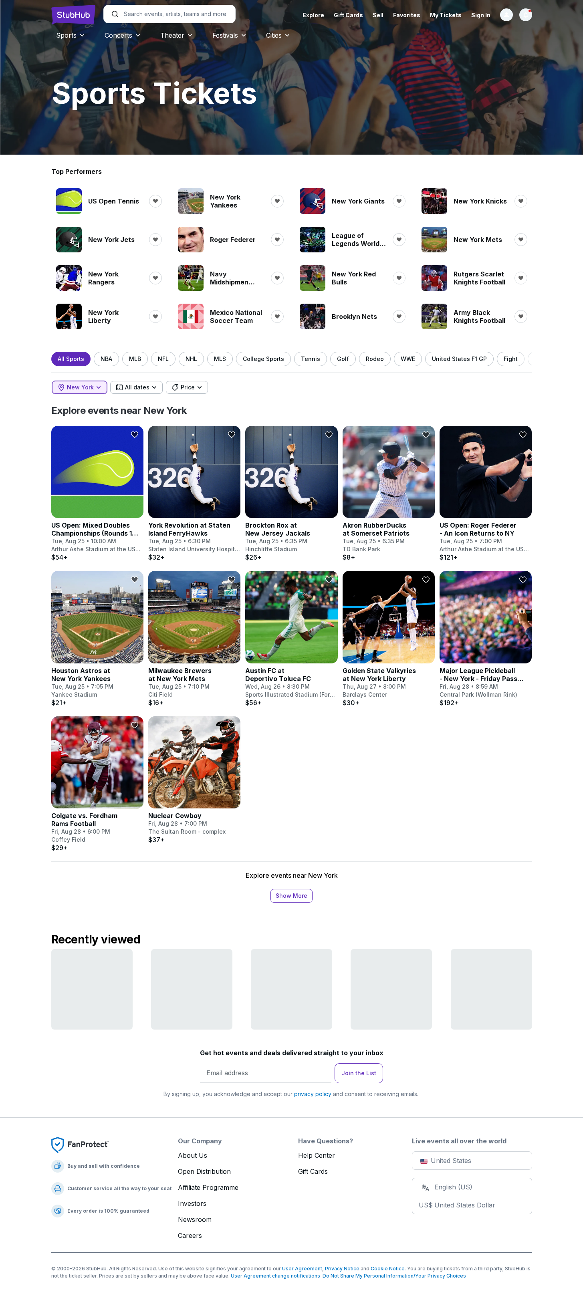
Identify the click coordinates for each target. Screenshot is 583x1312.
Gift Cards (348, 15)
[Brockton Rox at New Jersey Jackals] (291, 493)
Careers (190, 1235)
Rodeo (375, 358)
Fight (511, 358)
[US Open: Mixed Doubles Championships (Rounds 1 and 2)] (97, 493)
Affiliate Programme (208, 1187)
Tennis (310, 358)
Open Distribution (204, 1171)
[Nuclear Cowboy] (194, 780)
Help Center (316, 1155)
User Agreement (302, 1269)
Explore (313, 15)
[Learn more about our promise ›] (80, 1145)
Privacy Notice (342, 1269)
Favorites (406, 15)
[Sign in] (506, 14)
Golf (343, 358)
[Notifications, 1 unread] (525, 14)
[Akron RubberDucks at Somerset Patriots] (389, 493)
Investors (192, 1203)
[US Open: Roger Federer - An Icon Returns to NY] (486, 493)
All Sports (71, 358)
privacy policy (312, 1093)
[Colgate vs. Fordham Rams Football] (97, 784)
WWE (408, 358)
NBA (106, 358)
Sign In (480, 15)
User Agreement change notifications (275, 1276)
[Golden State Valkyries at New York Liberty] (389, 638)
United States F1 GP (459, 358)
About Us (192, 1155)
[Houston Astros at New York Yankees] (97, 638)
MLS (220, 358)
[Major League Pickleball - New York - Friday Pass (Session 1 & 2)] (486, 638)
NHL (191, 358)
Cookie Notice (388, 1269)
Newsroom (195, 1219)
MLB (135, 358)
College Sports (263, 358)
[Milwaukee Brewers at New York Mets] (194, 638)
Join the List (358, 1073)
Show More (291, 895)
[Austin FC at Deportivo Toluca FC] (291, 638)
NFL (163, 358)
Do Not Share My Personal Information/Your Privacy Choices (393, 1276)
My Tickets (446, 15)
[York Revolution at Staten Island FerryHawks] (194, 493)
